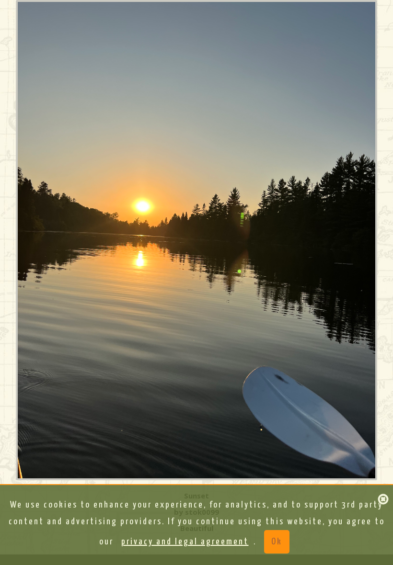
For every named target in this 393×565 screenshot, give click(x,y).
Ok (276, 541)
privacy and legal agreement (185, 541)
